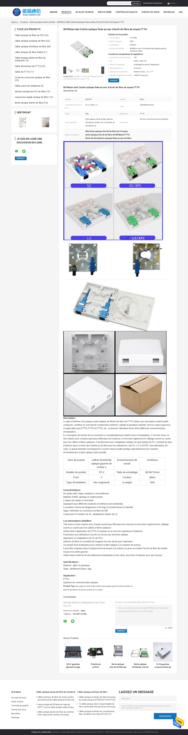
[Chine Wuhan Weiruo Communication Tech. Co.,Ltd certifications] (22, 122)
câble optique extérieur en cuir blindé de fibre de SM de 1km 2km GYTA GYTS (96, 712)
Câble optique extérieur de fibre (30, 41)
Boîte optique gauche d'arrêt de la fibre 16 (117, 586)
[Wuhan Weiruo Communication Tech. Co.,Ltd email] (18, 151)
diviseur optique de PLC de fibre (30, 91)
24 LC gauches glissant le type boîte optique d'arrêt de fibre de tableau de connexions (73, 665)
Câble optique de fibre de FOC (29, 35)
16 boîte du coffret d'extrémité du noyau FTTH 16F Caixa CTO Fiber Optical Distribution (95, 665)
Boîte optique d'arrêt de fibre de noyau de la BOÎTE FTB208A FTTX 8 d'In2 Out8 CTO (118, 665)
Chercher (135, 3)
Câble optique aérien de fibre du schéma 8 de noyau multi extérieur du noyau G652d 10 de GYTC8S (56, 714)
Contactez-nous (150, 12)
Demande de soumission (152, 3)
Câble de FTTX (22, 72)
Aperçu (14, 22)
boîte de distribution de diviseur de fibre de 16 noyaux (83, 590)
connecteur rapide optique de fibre (31, 97)
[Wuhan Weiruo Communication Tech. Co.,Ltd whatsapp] (25, 151)
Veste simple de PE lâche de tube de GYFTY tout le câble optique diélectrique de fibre (56, 706)
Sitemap (15, 717)
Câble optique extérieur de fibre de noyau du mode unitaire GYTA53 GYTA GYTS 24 (97, 698)
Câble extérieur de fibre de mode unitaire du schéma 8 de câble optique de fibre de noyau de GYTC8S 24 (56, 699)
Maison (53, 12)
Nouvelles (169, 12)
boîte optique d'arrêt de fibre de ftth (88, 586)
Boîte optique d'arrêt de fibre (42, 22)
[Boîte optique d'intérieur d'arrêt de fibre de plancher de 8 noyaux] (140, 652)
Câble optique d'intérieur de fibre (30, 46)
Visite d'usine (104, 12)
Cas (180, 12)
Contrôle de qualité (126, 12)
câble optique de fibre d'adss (29, 52)
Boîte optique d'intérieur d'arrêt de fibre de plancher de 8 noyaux (140, 665)
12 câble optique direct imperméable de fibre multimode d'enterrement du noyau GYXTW (97, 706)
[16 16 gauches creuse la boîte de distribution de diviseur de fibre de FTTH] (162, 652)
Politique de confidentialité (41, 732)
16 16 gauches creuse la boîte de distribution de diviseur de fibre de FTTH (163, 665)
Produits (66, 12)
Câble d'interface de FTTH (28, 66)
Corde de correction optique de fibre (32, 77)
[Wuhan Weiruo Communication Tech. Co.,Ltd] (26, 12)
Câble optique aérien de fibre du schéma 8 (55, 692)
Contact (113, 80)
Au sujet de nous (84, 12)
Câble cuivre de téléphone (27, 86)
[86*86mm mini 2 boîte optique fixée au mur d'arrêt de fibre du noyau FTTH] (82, 49)
